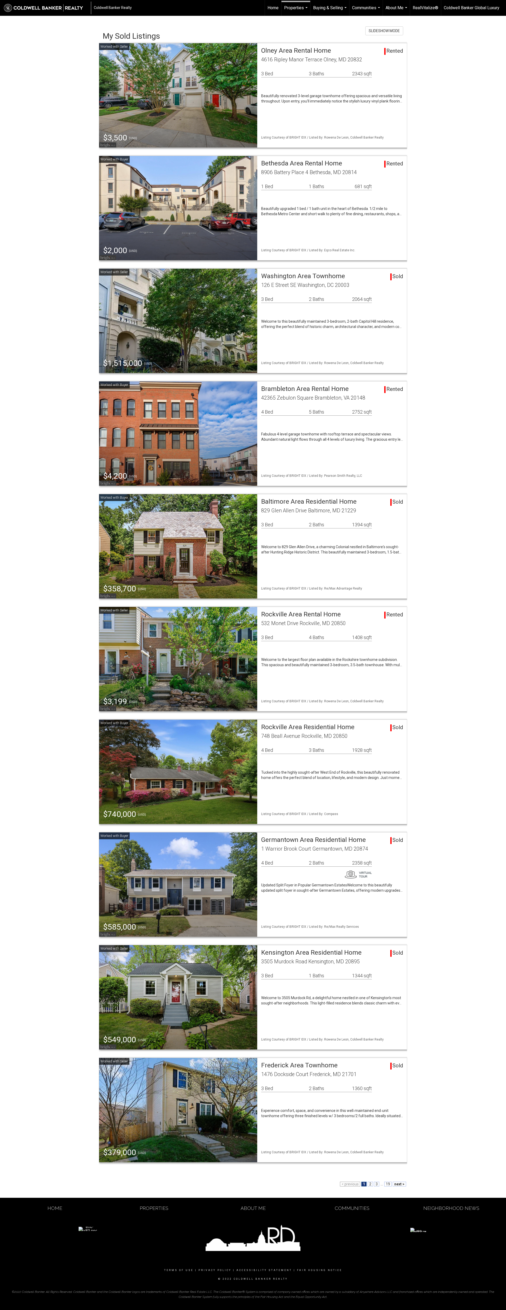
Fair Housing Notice (319, 1270)
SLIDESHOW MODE (384, 31)
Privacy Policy (214, 1270)
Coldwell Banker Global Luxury (471, 7)
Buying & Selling (330, 10)
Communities (366, 10)
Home (273, 7)
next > (399, 1184)
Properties (296, 10)
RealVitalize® (425, 7)
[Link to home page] (46, 8)
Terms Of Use (178, 1270)
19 (388, 1184)
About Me (397, 10)
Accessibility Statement (264, 1270)
